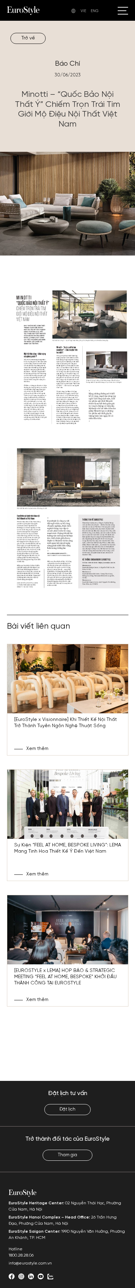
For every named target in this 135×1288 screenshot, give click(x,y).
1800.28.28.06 (21, 1255)
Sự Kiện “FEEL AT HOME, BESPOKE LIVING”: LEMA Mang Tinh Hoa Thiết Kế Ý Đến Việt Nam (67, 848)
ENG (95, 11)
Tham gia (67, 1155)
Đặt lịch (67, 1109)
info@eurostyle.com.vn (30, 1263)
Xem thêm (37, 749)
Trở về (28, 38)
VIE (83, 11)
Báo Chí (67, 64)
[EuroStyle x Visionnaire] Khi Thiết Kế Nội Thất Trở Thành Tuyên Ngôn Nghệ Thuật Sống (65, 723)
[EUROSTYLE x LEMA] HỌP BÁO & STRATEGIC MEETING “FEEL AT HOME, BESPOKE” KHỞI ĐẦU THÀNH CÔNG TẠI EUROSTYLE (65, 977)
